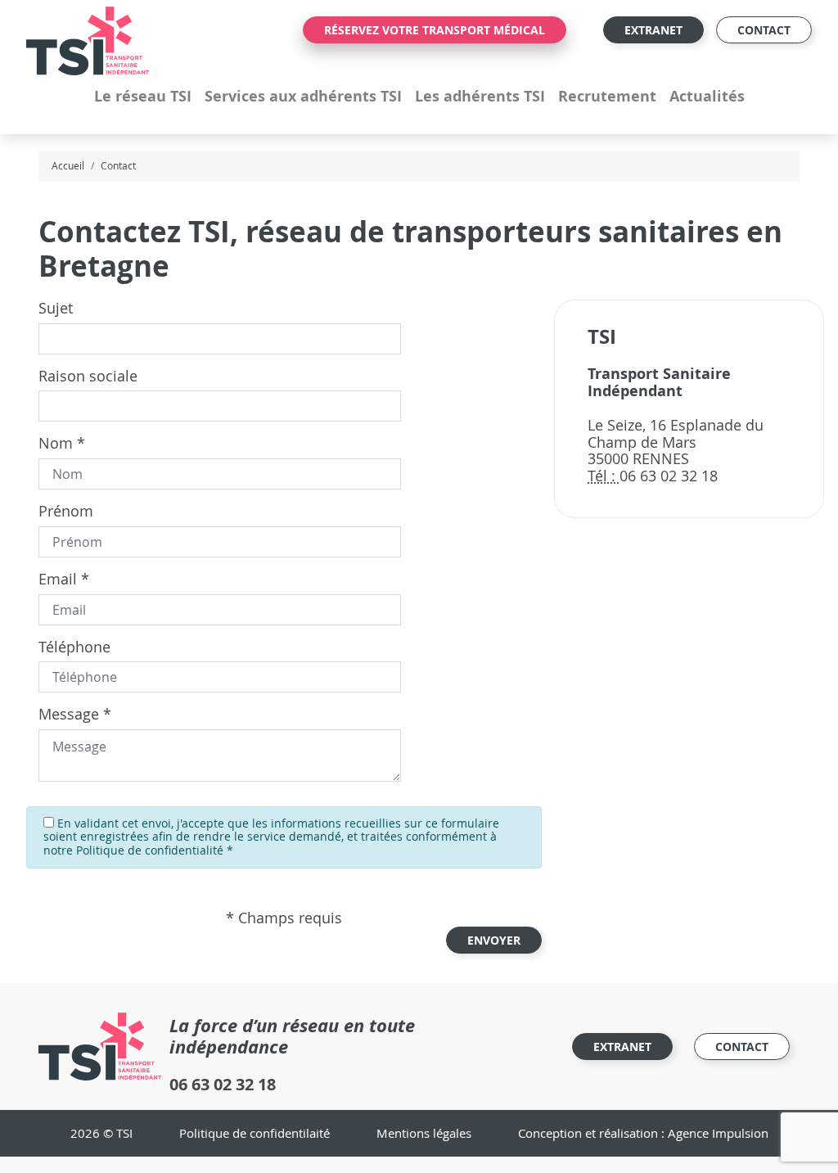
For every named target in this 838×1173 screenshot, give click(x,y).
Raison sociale (87, 376)
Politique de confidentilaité (254, 1133)
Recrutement (607, 96)
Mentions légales (423, 1133)
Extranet (653, 30)
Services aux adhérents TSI (303, 96)
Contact (764, 30)
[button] (494, 940)
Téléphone (74, 647)
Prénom (65, 511)
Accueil (68, 165)
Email (57, 579)
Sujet (55, 308)
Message (68, 714)
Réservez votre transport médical (434, 30)
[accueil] (87, 39)
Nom (55, 443)
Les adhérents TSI (480, 96)
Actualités (707, 96)
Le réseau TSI (142, 96)
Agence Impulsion (718, 1133)
